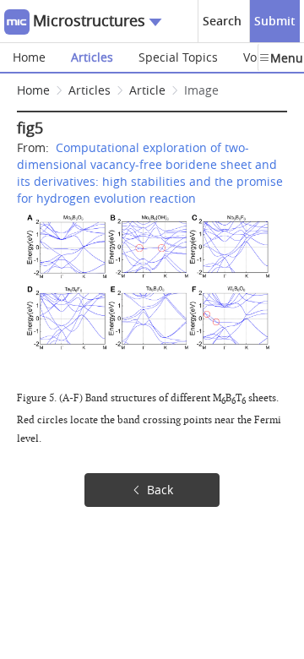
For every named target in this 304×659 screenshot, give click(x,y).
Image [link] (201, 90)
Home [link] (33, 90)
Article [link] (147, 90)
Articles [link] (89, 90)
